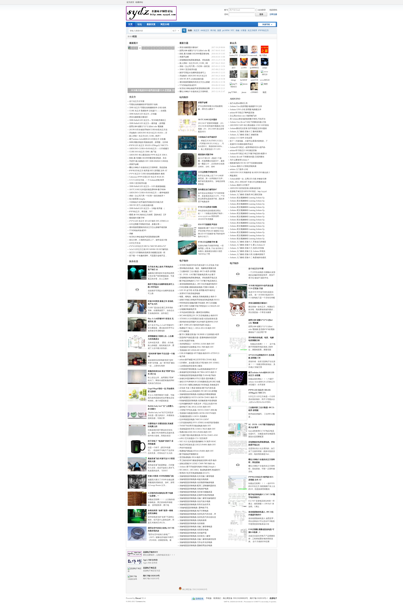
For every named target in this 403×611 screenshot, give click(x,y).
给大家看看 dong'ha (137, 199)
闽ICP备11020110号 (151, 576)
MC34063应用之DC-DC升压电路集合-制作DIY (198, 315)
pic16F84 (225, 30)
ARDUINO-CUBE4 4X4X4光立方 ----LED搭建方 (149, 148)
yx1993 (244, 68)
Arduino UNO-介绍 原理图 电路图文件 (245, 109)
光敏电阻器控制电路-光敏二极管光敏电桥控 (197, 498)
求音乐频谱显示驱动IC (138, 117)
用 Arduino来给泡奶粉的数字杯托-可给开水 (248, 119)
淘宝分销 (164, 24)
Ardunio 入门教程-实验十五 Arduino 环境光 (247, 251)
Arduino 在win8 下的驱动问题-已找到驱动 (247, 157)
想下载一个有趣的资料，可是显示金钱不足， (148, 256)
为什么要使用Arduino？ (239, 160)
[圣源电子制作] (151, 20)
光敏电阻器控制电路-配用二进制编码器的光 (197, 486)
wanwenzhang (254, 55)
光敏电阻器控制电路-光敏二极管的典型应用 (197, 539)
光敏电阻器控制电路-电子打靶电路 (193, 511)
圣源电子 (273, 598)
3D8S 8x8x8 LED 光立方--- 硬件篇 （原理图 (147, 123)
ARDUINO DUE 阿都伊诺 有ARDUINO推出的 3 (250, 172)
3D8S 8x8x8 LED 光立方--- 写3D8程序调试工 (147, 120)
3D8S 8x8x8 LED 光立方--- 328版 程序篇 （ (147, 208)
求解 (131, 233)
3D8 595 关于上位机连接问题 (141, 205)
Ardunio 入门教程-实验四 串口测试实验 (246, 194)
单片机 (213, 30)
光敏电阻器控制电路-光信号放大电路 (194, 501)
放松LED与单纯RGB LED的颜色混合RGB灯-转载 (199, 382)
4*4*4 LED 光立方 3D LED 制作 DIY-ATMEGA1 (149, 221)
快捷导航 (266, 24)
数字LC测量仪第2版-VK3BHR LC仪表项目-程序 (199, 334)
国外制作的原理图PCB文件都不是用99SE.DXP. (198, 322)
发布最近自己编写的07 (207, 189)
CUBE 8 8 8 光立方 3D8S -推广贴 (142, 152)
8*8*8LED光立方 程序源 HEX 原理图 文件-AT (148, 170)
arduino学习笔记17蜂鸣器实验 (242, 113)
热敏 (237, 30)
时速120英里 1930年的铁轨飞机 (161, 476)
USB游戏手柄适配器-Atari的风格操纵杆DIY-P (198, 369)
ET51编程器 (184, 331)
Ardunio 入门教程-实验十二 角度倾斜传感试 (248, 257)
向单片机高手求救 (187, 341)
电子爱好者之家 (266, 55)
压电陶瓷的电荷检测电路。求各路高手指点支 (198, 278)
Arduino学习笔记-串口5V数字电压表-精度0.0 (248, 153)
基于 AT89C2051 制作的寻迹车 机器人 (195, 325)
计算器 (243, 30)
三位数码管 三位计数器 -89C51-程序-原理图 (197, 271)
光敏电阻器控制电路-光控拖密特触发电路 (196, 482)
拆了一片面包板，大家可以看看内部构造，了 (249, 141)
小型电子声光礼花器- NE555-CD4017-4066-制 (198, 410)
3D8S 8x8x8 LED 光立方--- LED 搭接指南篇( (147, 186)
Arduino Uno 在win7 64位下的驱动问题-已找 (248, 122)
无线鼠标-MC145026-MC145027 (192, 350)
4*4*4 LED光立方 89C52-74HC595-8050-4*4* (147, 246)
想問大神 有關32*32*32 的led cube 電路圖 (146, 126)
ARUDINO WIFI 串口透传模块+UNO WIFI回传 (249, 125)
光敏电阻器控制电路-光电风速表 (193, 520)
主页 (130, 24)
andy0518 (254, 80)
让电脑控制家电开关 (187, 309)
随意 (265, 92)
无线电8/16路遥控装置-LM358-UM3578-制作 (197, 413)
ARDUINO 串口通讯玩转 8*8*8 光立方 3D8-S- (148, 155)
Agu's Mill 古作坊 (150, 560)
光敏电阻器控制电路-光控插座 (192, 523)
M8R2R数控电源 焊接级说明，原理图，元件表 (148, 142)
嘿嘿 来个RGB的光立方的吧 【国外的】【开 (147, 215)
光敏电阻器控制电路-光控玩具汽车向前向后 (197, 517)
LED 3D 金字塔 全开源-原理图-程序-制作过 (197, 290)
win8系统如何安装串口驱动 (190, 366)
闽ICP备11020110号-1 (259, 598)
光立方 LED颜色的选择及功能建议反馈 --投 (147, 252)
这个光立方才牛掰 (136, 101)
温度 (219, 30)
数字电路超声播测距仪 (188, 454)
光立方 (196, 30)
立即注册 (273, 14)
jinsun (244, 92)
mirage (233, 80)
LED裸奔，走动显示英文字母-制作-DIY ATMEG (199, 363)
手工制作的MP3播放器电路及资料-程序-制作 (198, 460)
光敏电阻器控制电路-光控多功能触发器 (195, 492)
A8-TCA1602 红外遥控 (207, 119)
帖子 (174, 31)
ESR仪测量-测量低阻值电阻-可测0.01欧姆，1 (198, 287)
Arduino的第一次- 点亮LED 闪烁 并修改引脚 (248, 179)
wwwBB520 (265, 80)
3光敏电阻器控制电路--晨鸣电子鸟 (193, 508)
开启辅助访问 (276, 2)
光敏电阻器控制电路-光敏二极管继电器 (195, 526)
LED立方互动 (134, 243)
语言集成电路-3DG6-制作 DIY (191, 457)
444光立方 (205, 30)
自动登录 (262, 10)
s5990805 (254, 92)
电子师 (182, 356)
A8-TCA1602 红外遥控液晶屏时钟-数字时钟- (147, 189)
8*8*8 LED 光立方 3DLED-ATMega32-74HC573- (148, 145)
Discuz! (138, 598)
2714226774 (244, 55)
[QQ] (197, 598)
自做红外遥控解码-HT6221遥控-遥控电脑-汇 (197, 378)
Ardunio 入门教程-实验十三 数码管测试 (246, 131)
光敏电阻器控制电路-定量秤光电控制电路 (196, 495)
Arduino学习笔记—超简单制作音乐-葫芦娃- (248, 147)
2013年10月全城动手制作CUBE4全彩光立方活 (148, 130)
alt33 (233, 68)
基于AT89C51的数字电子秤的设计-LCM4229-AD (199, 306)
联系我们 (217, 598)
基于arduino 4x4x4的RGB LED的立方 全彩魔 (147, 139)
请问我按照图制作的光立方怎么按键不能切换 (148, 227)
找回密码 (273, 10)
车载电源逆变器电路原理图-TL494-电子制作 (197, 375)
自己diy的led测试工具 (239, 103)
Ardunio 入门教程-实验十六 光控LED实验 (247, 248)
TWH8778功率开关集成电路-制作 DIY (195, 426)
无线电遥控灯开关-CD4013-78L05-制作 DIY (197, 429)
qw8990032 (254, 68)
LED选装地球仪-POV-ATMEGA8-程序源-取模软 (199, 423)
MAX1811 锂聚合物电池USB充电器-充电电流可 (199, 385)
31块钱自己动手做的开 (207, 137)
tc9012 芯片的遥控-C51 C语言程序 (193, 438)
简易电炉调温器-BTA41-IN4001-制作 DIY (196, 451)
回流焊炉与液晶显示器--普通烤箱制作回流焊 (198, 337)
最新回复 (151, 24)
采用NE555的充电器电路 (189, 293)
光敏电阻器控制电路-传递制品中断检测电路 (197, 394)
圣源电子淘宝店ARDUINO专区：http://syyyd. (248, 191)
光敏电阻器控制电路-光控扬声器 (193, 533)
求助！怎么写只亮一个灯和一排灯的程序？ (147, 196)
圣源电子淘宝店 (149, 568)
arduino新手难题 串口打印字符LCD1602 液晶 (197, 360)
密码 (226, 14)
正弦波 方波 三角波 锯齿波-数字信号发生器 (197, 388)
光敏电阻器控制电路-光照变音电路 (193, 530)
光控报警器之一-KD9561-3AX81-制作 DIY (197, 344)
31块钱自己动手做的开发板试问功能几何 (146, 202)
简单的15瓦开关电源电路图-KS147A (194, 473)
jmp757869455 (234, 92)
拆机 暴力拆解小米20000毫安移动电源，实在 (148, 158)
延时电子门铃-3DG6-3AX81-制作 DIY (195, 407)
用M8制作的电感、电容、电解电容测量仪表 (197, 268)
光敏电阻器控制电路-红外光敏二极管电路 (196, 476)
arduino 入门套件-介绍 (239, 169)
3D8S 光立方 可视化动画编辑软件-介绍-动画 (147, 107)
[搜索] (184, 30)
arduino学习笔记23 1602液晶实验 (243, 150)
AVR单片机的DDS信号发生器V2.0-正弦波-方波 (199, 265)
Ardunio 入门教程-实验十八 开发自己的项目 (248, 242)
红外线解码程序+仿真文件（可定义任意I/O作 (198, 404)
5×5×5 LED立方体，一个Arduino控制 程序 (146, 180)
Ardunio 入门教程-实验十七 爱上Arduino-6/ (247, 245)
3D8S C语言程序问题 (138, 183)
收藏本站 (139, 2)
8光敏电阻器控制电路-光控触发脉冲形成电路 (198, 400)
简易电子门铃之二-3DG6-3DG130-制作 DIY (197, 328)
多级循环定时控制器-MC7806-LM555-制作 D (197, 372)
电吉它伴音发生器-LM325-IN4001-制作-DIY (197, 445)
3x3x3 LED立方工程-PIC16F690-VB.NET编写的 (148, 249)
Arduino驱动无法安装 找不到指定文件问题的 (248, 128)
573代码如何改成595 (137, 230)
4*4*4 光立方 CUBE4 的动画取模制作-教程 (147, 174)
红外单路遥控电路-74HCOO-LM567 (194, 419)
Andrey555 (233, 55)
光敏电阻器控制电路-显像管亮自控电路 (195, 545)
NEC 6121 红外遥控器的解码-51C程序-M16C (197, 441)
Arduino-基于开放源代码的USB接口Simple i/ (197, 467)
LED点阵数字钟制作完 (207, 172)
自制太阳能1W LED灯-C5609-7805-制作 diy (197, 463)
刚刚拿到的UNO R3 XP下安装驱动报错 (246, 163)
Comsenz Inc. (141, 601)
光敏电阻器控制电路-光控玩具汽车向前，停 (197, 514)
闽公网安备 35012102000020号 (235, 598)
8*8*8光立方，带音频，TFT (140, 211)
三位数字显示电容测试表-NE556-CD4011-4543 (198, 435)
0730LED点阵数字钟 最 (208, 242)
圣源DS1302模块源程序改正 (241, 144)
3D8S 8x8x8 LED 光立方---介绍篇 (143, 114)
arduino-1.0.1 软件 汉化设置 (241, 138)
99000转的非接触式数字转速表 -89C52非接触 (198, 303)
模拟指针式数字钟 (136, 218)
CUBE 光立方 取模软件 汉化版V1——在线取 (147, 111)
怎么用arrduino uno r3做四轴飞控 (243, 116)
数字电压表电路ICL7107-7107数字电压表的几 (198, 281)
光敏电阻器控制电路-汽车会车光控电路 (195, 542)
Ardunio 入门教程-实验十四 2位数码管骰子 (247, 254)
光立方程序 (252, 30)
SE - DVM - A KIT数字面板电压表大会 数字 (197, 274)
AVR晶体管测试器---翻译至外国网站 (194, 312)
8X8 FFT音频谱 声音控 (207, 224)
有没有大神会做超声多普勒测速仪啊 (144, 237)
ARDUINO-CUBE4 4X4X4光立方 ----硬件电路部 (149, 193)
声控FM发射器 (185, 448)
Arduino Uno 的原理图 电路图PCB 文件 (246, 106)
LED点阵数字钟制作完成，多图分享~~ (145, 224)
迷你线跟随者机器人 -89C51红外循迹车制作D (198, 284)
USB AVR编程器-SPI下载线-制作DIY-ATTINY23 (199, 353)
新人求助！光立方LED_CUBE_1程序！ (145, 136)
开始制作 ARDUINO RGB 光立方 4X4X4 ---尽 (148, 133)
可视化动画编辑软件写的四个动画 (143, 104)
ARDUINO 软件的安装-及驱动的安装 (245, 188)
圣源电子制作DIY (150, 552)
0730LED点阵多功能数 (207, 207)
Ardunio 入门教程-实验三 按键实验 (244, 135)
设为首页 (130, 2)
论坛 (139, 24)
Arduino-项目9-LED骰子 (240, 185)
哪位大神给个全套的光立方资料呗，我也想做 (148, 167)
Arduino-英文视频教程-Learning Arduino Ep (247, 198)
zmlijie (264, 68)
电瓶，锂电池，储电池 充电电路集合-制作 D (197, 296)
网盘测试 (233, 176)
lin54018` (243, 80)
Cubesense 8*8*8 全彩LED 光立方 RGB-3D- (147, 177)
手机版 (209, 598)
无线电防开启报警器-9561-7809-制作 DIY (196, 347)
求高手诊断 (134, 164)
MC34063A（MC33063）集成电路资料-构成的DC (199, 470)
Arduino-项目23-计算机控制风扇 (243, 166)
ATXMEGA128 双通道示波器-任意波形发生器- (198, 319)
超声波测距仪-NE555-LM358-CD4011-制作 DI (198, 397)
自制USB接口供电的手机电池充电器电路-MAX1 (199, 300)
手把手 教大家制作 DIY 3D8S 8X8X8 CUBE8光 (148, 161)
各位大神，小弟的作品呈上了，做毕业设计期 (148, 240)
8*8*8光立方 (263, 30)
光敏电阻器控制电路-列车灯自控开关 (194, 504)
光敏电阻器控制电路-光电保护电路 (193, 489)
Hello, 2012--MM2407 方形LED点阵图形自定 (248, 182)
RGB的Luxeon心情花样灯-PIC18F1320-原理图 (198, 391)
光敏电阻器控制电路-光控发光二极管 (194, 536)
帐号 (226, 10)
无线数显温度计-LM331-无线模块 (193, 416)
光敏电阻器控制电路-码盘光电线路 (193, 479)
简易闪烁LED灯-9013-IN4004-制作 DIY (195, 432)
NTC (232, 30)
